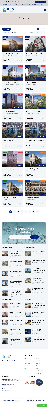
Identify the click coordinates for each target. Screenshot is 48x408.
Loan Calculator (39, 370)
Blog (37, 368)
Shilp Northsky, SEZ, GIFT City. (16, 321)
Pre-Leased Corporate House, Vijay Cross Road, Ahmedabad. (38, 269)
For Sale (42, 37)
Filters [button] (7, 29)
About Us (27, 360)
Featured (5, 37)
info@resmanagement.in (21, 1)
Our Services (27, 363)
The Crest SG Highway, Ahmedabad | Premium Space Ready (11, 111)
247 (33, 211)
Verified (5, 123)
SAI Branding (19, 402)
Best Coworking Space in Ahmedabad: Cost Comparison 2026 (38, 321)
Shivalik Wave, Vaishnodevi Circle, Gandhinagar (35, 54)
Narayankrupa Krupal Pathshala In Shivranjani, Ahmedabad (16, 330)
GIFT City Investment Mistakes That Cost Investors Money (37, 330)
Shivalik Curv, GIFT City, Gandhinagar (15, 313)
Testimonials (39, 365)
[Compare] (21, 60)
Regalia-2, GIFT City (9, 140)
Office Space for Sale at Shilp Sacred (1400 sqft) (24, 4)
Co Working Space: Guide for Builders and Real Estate (39, 304)
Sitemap (37, 401)
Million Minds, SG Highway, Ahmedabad (33, 111)
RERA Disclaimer (31, 400)
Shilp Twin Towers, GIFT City (39, 251)
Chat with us (43, 405)
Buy (25, 368)
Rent (26, 370)
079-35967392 (8, 388)
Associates (38, 363)
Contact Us (38, 373)
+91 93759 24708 (41, 2)
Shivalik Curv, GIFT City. (15, 303)
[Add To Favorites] (19, 60)
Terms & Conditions (40, 400)
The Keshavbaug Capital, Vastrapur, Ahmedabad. (32, 169)
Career (37, 358)
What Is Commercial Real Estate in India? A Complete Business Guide (38, 313)
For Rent (20, 37)
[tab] (38, 29)
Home (21, 21)
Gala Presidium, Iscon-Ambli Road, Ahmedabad (11, 54)
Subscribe (34, 237)
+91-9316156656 (10, 384)
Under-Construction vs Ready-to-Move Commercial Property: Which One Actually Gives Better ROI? (38, 338)
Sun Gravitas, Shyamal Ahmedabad (15, 340)
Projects (26, 365)
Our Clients (38, 360)
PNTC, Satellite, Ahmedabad (39, 260)
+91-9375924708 (6, 386)
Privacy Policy (30, 401)
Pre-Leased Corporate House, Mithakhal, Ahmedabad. (37, 279)
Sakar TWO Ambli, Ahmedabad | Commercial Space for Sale (12, 82)
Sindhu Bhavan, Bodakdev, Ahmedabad (38, 289)
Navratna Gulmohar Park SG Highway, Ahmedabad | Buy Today (35, 82)
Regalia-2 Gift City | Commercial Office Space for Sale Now (34, 140)
